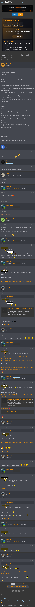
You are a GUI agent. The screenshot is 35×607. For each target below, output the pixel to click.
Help (26, 601)
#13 (33, 382)
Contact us (4, 601)
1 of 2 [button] (12, 583)
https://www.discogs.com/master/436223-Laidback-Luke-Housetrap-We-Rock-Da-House (16, 282)
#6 (33, 211)
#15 (33, 461)
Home (30, 601)
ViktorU (4, 60)
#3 (33, 167)
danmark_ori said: (6, 296)
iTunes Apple (5, 408)
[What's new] (33, 1)
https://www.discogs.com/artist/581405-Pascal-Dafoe (16, 360)
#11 (33, 335)
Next (17, 583)
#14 (33, 427)
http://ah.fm (4, 133)
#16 (33, 475)
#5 (33, 192)
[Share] (31, 70)
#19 (33, 545)
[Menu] (2, 2)
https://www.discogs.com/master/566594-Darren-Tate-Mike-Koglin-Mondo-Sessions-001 (17, 368)
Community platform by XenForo (14, 605)
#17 (33, 499)
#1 (33, 70)
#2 (33, 152)
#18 (33, 529)
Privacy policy (20, 601)
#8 (33, 245)
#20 (33, 560)
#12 (33, 348)
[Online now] (4, 189)
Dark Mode (5, 598)
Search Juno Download (9, 411)
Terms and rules (12, 601)
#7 (33, 225)
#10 (33, 293)
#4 (33, 180)
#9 (33, 267)
